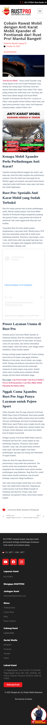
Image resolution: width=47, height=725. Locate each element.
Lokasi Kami (9, 612)
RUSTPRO (8, 577)
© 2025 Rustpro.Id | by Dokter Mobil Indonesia (23, 692)
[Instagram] (21, 562)
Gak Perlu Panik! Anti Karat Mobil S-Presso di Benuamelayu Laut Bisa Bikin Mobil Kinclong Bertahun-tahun (23, 383)
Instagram (7, 645)
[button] (39, 11)
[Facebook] (13, 562)
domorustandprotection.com (15, 596)
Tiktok (6, 658)
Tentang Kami (9, 608)
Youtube (7, 653)
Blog (6, 616)
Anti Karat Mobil (10, 81)
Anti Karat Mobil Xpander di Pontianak (23, 510)
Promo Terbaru (10, 621)
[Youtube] (5, 562)
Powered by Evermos (23, 699)
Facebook (7, 649)
